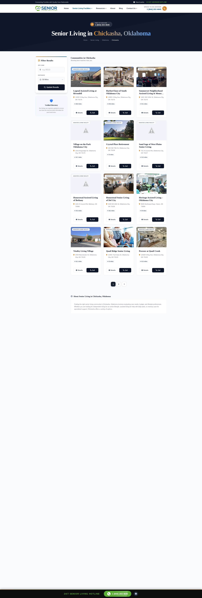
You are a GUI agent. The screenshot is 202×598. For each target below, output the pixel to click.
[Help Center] (136, 594)
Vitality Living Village (83, 251)
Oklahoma (105, 40)
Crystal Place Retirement (117, 144)
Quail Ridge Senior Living (118, 251)
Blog (121, 8)
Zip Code (41, 65)
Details (80, 113)
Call (93, 113)
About (112, 8)
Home (66, 8)
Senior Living (94, 40)
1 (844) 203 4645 (102, 25)
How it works (139, 2)
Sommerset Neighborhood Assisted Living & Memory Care (151, 93)
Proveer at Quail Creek (149, 251)
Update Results (53, 87)
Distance (41, 75)
